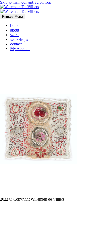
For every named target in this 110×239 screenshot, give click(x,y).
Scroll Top (42, 2)
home (14, 25)
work (14, 35)
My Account (20, 48)
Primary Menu (12, 16)
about (14, 30)
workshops (19, 39)
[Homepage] (19, 9)
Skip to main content (16, 2)
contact (16, 44)
